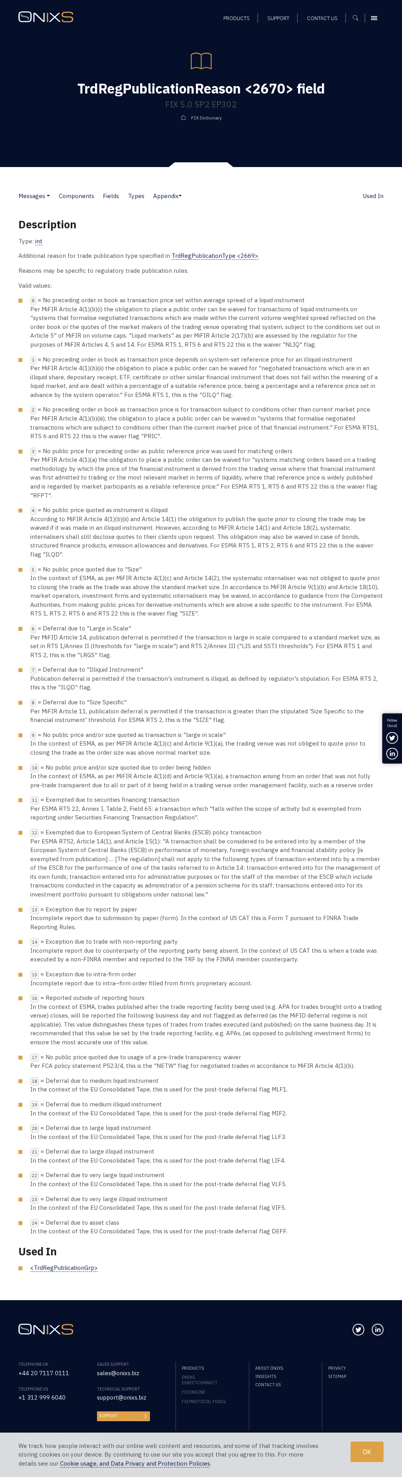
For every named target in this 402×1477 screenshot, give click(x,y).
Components (76, 196)
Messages (31, 196)
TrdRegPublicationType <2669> (215, 255)
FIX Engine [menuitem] (193, 1392)
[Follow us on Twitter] (358, 1330)
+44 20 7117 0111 (43, 1373)
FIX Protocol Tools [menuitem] (203, 1401)
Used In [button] (373, 196)
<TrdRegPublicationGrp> (64, 1267)
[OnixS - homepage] (45, 16)
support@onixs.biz (121, 1397)
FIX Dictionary (206, 118)
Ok (367, 1452)
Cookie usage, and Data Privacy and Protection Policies (135, 1463)
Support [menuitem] (278, 18)
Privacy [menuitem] (337, 1368)
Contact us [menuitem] (322, 18)
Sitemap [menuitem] (337, 1376)
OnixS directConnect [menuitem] (199, 1379)
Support (108, 1415)
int (38, 241)
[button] (48, 196)
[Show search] (358, 18)
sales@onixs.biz (118, 1373)
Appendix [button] (166, 196)
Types (136, 196)
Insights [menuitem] (265, 1376)
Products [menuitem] (236, 18)
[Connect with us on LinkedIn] (378, 1330)
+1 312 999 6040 (42, 1397)
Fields (111, 196)
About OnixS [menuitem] (269, 1368)
